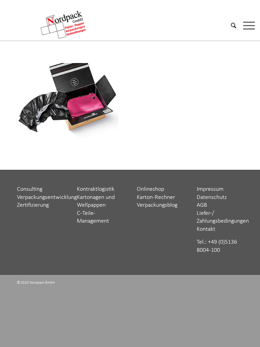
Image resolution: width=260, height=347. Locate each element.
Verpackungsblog (157, 205)
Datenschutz (212, 197)
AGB (202, 205)
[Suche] (230, 25)
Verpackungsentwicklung (47, 197)
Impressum (210, 189)
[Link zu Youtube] (238, 283)
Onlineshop (150, 189)
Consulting (29, 189)
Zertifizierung (33, 205)
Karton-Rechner (156, 197)
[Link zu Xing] (218, 283)
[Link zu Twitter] (207, 283)
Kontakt (206, 229)
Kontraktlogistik (95, 189)
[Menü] (245, 25)
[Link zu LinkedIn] (228, 283)
